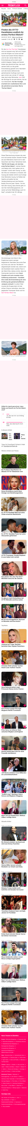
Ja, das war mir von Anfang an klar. (15, 416)
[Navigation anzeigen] (2, 5)
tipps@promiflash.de (10, 446)
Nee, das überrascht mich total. (14, 424)
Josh (20, 77)
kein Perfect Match (7, 293)
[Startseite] (14, 5)
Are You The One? (12, 49)
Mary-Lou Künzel (17, 37)
